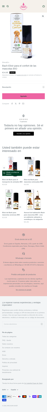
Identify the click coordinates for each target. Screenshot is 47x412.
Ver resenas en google (23, 290)
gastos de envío (22, 75)
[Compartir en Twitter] (16, 103)
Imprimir (5, 366)
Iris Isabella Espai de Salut (33, 383)
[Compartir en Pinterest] (19, 103)
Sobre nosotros (7, 344)
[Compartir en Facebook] (12, 103)
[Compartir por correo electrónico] (23, 103)
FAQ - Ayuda (6, 340)
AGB (3, 351)
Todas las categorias (9, 336)
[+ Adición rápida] (4, 168)
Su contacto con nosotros (11, 347)
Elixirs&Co (5, 62)
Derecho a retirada (8, 359)
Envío (4, 355)
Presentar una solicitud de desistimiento (11, 371)
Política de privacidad (9, 362)
